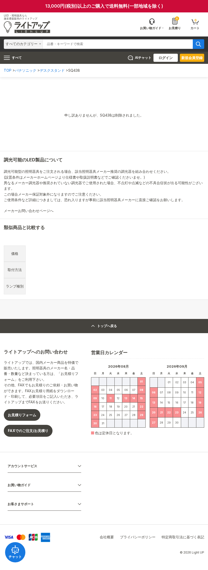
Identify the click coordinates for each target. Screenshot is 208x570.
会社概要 (107, 537)
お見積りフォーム (22, 415)
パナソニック (25, 70)
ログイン (166, 57)
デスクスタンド (52, 70)
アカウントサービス (22, 466)
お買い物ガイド (19, 485)
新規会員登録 (192, 57)
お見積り (175, 23)
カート (195, 24)
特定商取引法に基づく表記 (183, 537)
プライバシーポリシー (137, 537)
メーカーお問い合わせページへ (29, 210)
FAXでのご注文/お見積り (28, 430)
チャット (15, 557)
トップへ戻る (107, 326)
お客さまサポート (21, 504)
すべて (17, 58)
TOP (7, 70)
